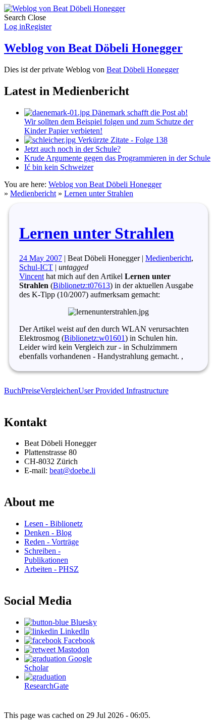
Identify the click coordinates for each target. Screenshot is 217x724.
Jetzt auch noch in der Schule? (72, 149)
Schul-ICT (36, 267)
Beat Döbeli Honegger (142, 69)
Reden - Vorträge (51, 541)
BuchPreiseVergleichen (41, 390)
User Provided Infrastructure (123, 390)
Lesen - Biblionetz (53, 523)
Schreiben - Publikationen (46, 555)
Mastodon (72, 649)
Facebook (78, 640)
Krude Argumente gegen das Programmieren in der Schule (117, 158)
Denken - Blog (48, 532)
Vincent (31, 276)
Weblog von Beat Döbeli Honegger (93, 48)
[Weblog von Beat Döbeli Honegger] (64, 8)
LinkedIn (73, 631)
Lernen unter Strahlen (98, 193)
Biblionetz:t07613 (81, 285)
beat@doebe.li (72, 470)
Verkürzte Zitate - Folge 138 (122, 139)
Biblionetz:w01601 (94, 338)
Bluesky (83, 622)
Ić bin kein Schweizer (58, 167)
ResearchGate (46, 686)
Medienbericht (33, 193)
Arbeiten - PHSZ (51, 569)
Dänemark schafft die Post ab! (108, 121)
